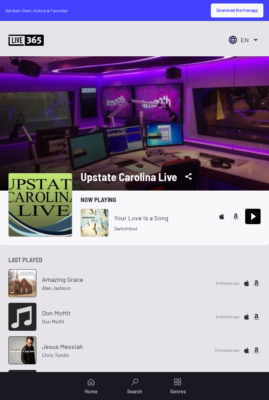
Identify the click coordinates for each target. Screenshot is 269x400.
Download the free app (237, 10)
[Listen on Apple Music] (222, 216)
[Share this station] (188, 176)
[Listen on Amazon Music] (236, 216)
